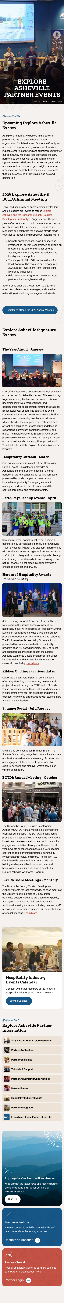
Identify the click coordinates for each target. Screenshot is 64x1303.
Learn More (32, 663)
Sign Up (12, 1199)
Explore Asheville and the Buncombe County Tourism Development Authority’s (27, 215)
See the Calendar (19, 1001)
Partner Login (14, 1280)
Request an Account (19, 1240)
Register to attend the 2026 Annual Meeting (30, 310)
